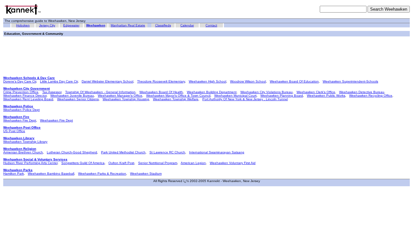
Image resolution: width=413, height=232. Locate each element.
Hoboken (23, 25)
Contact (211, 25)
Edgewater (71, 25)
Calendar (187, 25)
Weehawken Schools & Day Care (29, 78)
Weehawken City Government (26, 88)
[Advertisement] (120, 54)
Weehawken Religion (19, 148)
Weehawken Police (18, 106)
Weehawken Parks (18, 170)
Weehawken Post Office (22, 127)
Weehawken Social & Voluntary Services (35, 159)
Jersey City (47, 25)
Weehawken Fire (16, 117)
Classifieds (163, 25)
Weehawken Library (19, 138)
